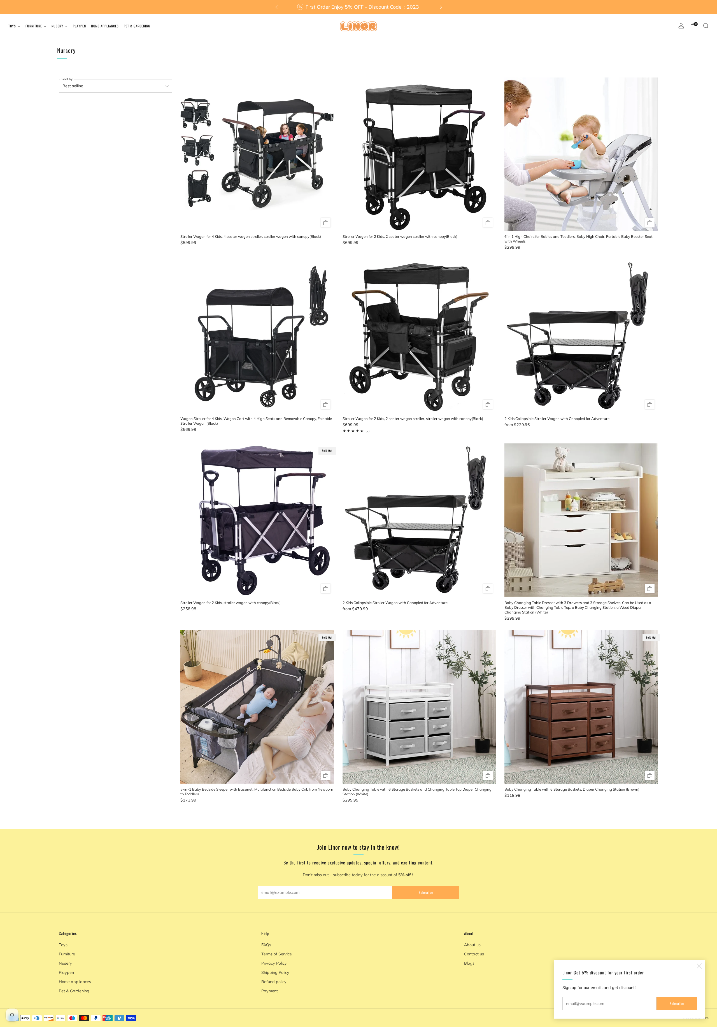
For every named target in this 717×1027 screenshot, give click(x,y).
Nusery (57, 25)
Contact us (474, 954)
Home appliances (105, 25)
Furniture (33, 25)
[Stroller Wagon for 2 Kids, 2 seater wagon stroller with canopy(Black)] (419, 154)
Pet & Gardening (137, 25)
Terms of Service (276, 954)
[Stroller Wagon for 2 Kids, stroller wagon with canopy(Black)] (257, 520)
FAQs (266, 944)
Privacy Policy (274, 963)
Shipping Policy (275, 972)
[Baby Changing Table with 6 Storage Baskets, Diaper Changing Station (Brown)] (581, 707)
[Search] (706, 26)
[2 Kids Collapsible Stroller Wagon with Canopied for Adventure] (581, 336)
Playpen (79, 25)
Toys (12, 25)
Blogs (469, 963)
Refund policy (274, 981)
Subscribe (677, 1003)
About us (472, 944)
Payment (269, 990)
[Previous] (276, 7)
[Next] (440, 7)
